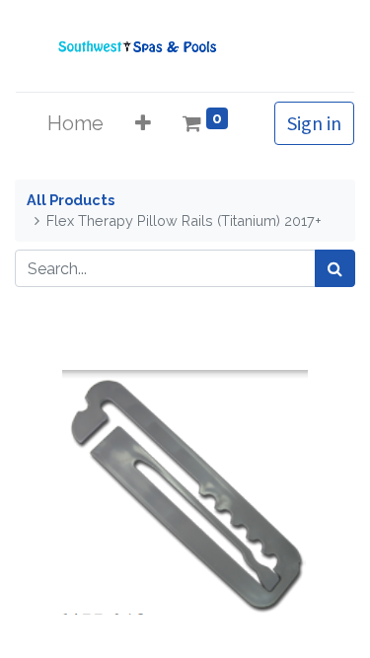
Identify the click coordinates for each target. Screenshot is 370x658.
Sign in (314, 122)
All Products (70, 199)
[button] (143, 123)
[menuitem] (75, 123)
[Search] (335, 268)
